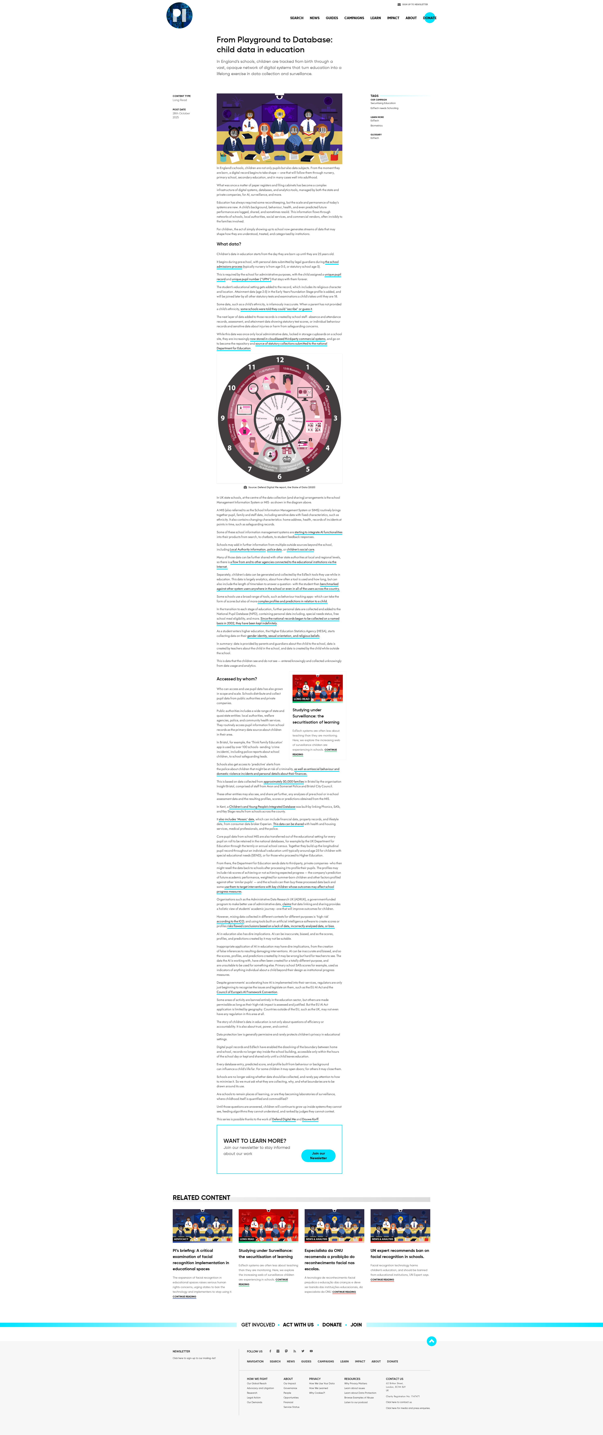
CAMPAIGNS (326, 1361)
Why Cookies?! (317, 1392)
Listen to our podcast (356, 1402)
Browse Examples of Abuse (359, 1397)
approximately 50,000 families (284, 781)
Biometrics (377, 125)
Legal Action (254, 1397)
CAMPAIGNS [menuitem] (354, 18)
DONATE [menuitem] (430, 18)
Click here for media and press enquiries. (408, 1408)
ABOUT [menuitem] (411, 18)
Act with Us (298, 1325)
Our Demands (254, 1402)
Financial (288, 1402)
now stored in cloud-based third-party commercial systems (287, 339)
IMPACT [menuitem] (393, 18)
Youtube (311, 1351)
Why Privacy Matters (355, 1383)
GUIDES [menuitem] (332, 18)
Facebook (269, 1351)
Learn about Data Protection (360, 1392)
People (287, 1392)
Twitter (303, 1351)
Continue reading (184, 1296)
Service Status (291, 1407)
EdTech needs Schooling (384, 108)
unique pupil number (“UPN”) (251, 279)
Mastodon (286, 1351)
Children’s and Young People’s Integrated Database (262, 806)
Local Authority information (248, 549)
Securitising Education (383, 103)
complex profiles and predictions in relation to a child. (293, 601)
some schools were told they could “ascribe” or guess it (276, 309)
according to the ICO (230, 921)
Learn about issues (354, 1388)
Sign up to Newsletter (415, 4)
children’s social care (300, 549)
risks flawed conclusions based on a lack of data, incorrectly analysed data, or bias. (281, 926)
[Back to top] (432, 1341)
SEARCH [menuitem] (297, 18)
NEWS (291, 1361)
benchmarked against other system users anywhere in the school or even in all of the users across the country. (278, 586)
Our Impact (290, 1383)
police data (274, 549)
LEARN (344, 1361)
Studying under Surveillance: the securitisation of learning (316, 716)
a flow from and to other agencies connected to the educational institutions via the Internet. (276, 564)
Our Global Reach (256, 1383)
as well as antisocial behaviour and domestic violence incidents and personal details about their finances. (278, 771)
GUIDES (306, 1361)
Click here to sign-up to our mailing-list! (194, 1358)
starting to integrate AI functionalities (318, 532)
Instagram (278, 1351)
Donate (332, 1325)
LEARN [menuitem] (375, 18)
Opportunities (291, 1397)
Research (252, 1392)
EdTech (375, 120)
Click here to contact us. (399, 1402)
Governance (290, 1388)
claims (286, 904)
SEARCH (275, 1361)
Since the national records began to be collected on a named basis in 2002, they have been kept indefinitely (278, 621)
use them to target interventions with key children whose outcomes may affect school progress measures (275, 889)
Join (356, 1325)
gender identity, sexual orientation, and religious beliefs (283, 636)
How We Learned (318, 1388)
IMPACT (360, 1361)
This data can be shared (288, 824)
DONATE (392, 1361)
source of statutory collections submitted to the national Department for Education (272, 346)
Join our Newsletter (318, 1155)
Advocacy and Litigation (260, 1388)
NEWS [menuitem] (315, 18)
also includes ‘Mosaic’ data (236, 819)
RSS (294, 1351)
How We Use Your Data (322, 1383)
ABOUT (376, 1361)
